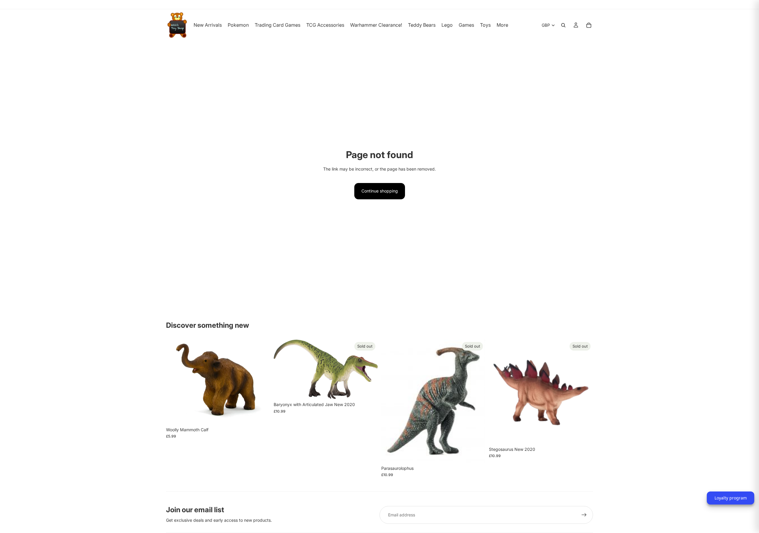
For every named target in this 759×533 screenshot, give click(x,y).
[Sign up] (584, 515)
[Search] (563, 25)
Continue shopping (379, 190)
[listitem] (502, 25)
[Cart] (588, 25)
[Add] (261, 415)
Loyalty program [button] (731, 498)
